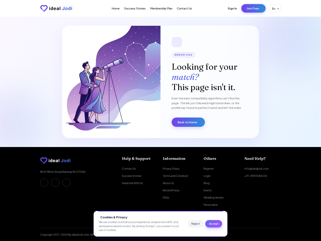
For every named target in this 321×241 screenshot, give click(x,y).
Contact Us (184, 8)
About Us (168, 183)
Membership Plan (161, 8)
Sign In (232, 8)
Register (209, 168)
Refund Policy (171, 190)
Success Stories (135, 8)
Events (208, 190)
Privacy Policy (171, 168)
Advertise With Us (132, 183)
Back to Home (187, 122)
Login (207, 175)
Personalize (211, 204)
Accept (213, 223)
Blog (207, 183)
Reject (195, 223)
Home (116, 8)
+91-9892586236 (255, 175)
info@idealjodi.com (256, 168)
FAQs (166, 197)
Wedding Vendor (214, 197)
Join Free (253, 8)
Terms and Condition (175, 175)
